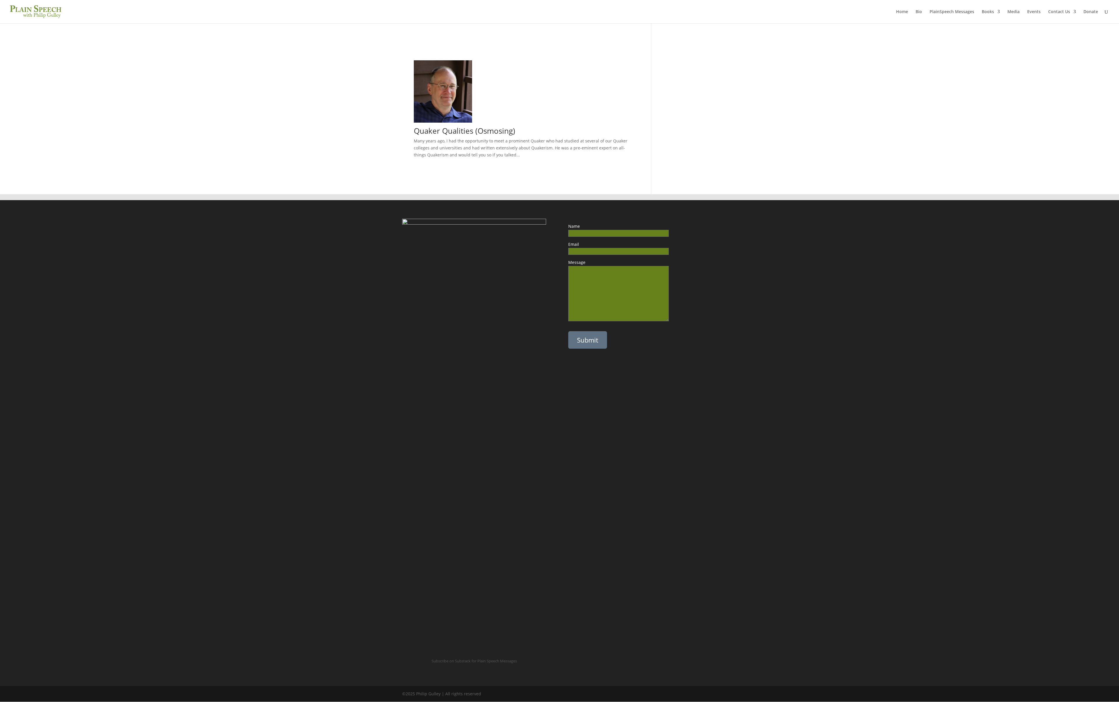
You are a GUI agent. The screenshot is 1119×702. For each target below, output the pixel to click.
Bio (919, 12)
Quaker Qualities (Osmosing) (464, 131)
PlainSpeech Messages (952, 12)
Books (988, 12)
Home (902, 12)
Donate (1090, 12)
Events (1034, 12)
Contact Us (1059, 12)
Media (1013, 12)
